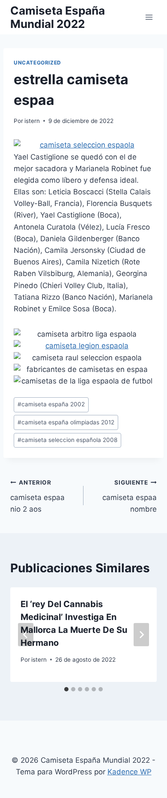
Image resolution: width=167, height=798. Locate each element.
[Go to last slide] (25, 634)
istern (32, 120)
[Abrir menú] (149, 17)
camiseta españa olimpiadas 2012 (66, 422)
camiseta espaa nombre (129, 496)
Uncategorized (37, 62)
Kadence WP (129, 771)
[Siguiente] (141, 634)
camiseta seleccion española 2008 (67, 439)
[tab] (66, 689)
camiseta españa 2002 (51, 404)
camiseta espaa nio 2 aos (37, 496)
